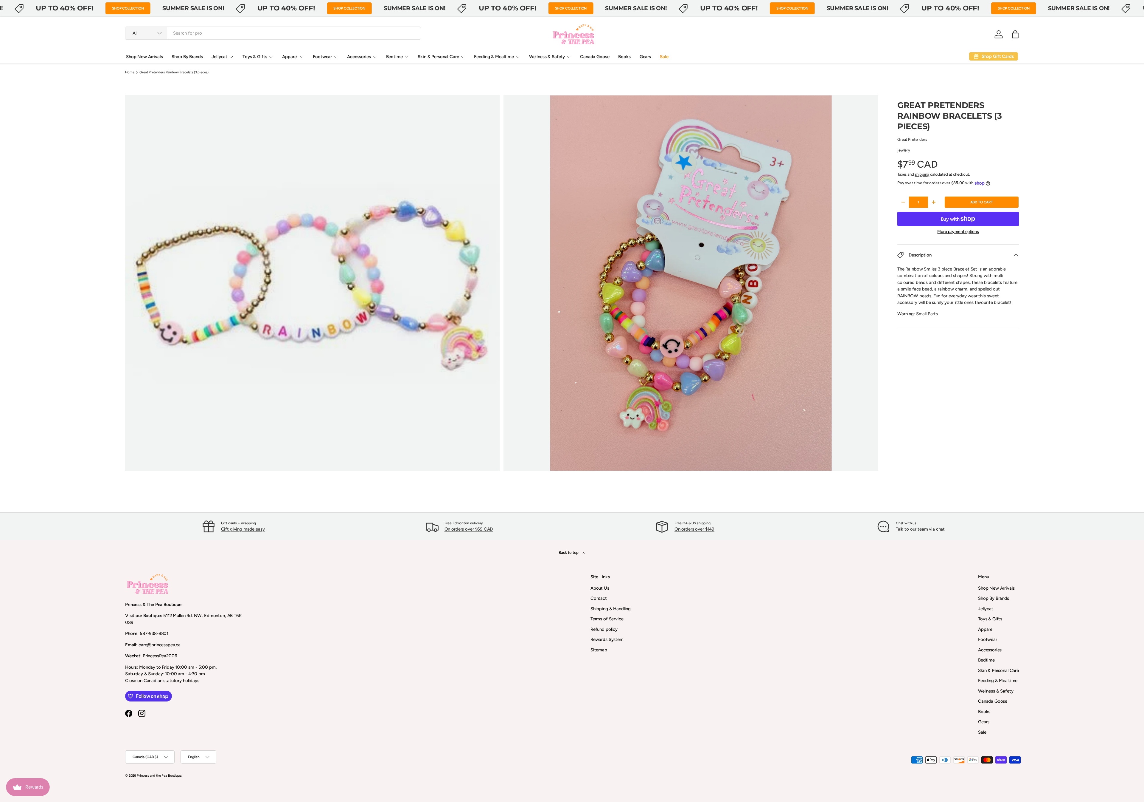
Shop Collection (128, 8)
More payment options (958, 231)
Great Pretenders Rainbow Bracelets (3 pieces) (173, 72)
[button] (1015, 34)
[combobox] (273, 33)
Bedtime (394, 56)
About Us (599, 588)
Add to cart (981, 202)
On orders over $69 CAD (468, 529)
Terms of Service (607, 619)
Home (129, 72)
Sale (664, 56)
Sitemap (598, 650)
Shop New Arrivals (144, 56)
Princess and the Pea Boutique (159, 775)
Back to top (569, 552)
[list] (503, 285)
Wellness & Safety (547, 56)
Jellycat (219, 56)
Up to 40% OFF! (65, 8)
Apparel (290, 56)
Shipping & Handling (610, 608)
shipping (922, 174)
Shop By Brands (187, 56)
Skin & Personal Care (438, 56)
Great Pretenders (912, 139)
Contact (598, 598)
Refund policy (604, 629)
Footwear (322, 56)
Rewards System (607, 639)
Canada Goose (594, 56)
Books (624, 56)
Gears (645, 56)
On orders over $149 (694, 529)
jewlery (903, 150)
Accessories (359, 56)
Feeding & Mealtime (494, 56)
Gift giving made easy (243, 529)
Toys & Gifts (255, 56)
